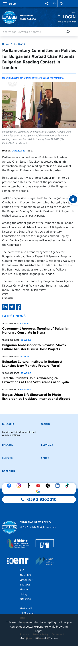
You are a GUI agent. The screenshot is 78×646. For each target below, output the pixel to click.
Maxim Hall (26, 608)
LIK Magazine (27, 613)
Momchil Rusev (10, 78)
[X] (48, 486)
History (23, 594)
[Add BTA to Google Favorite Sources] (39, 491)
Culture (7, 458)
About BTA (25, 575)
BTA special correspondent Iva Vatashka (41, 78)
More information (46, 638)
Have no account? (67, 21)
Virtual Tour (26, 580)
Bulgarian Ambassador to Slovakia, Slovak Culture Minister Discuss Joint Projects (34, 347)
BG (54, 3)
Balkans (7, 444)
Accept (24, 638)
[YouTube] (39, 486)
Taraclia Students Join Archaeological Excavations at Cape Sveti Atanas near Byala (35, 380)
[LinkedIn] (58, 486)
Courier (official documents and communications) (19, 434)
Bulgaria (8, 424)
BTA (22, 569)
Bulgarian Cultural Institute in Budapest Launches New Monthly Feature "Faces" (32, 364)
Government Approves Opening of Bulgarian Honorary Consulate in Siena (35, 330)
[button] (47, 3)
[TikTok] (68, 486)
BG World (19, 44)
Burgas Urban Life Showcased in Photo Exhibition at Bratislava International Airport (36, 397)
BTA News (25, 584)
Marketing (25, 599)
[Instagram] (19, 486)
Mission (24, 589)
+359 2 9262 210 (42, 499)
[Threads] (29, 486)
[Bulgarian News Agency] (9, 527)
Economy (47, 444)
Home (5, 44)
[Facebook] (10, 486)
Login (69, 17)
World (45, 424)
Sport (45, 458)
